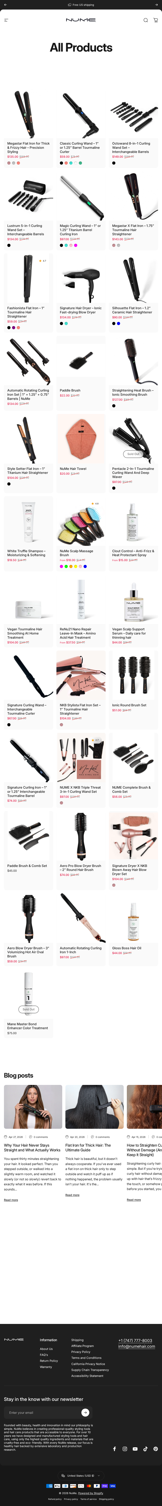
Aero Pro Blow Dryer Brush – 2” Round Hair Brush (80, 868)
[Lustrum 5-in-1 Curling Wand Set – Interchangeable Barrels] (28, 196)
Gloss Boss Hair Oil (126, 948)
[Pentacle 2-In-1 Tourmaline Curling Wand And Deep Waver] (133, 438)
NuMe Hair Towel (73, 469)
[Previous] (5, 5)
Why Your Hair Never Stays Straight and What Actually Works (32, 1147)
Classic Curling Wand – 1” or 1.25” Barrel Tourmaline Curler (80, 147)
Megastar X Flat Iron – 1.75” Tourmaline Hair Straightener (133, 230)
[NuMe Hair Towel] (80, 438)
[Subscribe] (85, 1413)
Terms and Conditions (86, 1358)
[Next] (156, 5)
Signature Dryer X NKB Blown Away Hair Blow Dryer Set (129, 870)
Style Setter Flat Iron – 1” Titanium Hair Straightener (27, 471)
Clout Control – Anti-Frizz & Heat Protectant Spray (133, 553)
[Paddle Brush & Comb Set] (28, 835)
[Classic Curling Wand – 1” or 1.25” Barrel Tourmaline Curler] (80, 113)
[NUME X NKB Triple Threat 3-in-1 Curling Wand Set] (80, 757)
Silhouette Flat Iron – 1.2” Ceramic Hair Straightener (132, 310)
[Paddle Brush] (80, 360)
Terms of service (88, 1499)
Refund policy (55, 1499)
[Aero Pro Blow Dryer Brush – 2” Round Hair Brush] (80, 835)
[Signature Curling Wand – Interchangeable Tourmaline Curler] (28, 675)
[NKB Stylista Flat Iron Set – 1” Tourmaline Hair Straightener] (80, 675)
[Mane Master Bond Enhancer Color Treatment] (28, 994)
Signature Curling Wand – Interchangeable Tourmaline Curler (26, 709)
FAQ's (44, 1355)
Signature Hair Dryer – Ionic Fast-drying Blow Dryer (81, 310)
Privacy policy (71, 1499)
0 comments (41, 1136)
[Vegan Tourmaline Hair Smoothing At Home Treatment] (28, 599)
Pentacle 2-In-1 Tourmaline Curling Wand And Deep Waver (133, 473)
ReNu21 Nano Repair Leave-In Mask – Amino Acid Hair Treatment (78, 633)
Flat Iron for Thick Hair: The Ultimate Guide (88, 1147)
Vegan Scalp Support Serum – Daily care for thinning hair (129, 633)
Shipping (77, 1340)
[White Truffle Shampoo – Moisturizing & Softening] (28, 521)
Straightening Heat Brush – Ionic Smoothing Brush (133, 392)
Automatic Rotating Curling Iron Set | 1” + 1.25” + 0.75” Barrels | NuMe (28, 394)
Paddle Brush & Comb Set (27, 866)
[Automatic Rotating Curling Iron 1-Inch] (80, 918)
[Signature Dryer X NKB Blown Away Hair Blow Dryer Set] (133, 835)
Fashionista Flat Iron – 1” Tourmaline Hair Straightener (25, 312)
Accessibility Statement (87, 1376)
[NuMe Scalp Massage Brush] (80, 521)
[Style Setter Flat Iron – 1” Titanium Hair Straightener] (28, 438)
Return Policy (49, 1361)
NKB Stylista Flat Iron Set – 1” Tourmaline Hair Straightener (80, 709)
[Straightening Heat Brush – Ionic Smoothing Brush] (133, 360)
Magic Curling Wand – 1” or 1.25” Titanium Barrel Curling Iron (80, 230)
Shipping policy (106, 1499)
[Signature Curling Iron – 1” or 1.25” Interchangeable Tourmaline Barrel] (28, 757)
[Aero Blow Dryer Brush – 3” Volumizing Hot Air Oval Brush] (28, 918)
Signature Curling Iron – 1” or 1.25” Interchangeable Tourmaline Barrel (27, 791)
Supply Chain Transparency (90, 1370)
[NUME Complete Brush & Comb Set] (133, 757)
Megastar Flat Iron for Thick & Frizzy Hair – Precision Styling (28, 147)
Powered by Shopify (90, 1493)
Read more (11, 1200)
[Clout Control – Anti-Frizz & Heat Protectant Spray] (133, 521)
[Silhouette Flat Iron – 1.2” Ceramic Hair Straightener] (133, 278)
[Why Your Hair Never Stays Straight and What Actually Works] (33, 1107)
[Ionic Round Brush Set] (133, 675)
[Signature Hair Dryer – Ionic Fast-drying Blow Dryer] (80, 278)
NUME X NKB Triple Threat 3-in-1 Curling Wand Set (80, 789)
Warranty (46, 1367)
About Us (46, 1349)
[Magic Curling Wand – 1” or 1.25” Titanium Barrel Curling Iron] (80, 196)
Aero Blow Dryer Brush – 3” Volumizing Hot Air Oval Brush (28, 952)
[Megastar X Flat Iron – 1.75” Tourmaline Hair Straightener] (133, 196)
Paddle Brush (70, 390)
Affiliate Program (82, 1346)
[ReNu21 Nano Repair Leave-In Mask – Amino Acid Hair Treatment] (80, 599)
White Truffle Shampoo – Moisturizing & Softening (26, 553)
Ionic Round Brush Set (129, 705)
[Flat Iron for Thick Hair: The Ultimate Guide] (94, 1107)
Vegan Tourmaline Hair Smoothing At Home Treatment (24, 633)
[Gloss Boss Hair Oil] (133, 918)
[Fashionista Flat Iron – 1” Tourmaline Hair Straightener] (28, 278)
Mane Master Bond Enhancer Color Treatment (27, 1026)
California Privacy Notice (88, 1364)
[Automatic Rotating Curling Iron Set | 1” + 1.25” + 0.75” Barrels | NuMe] (28, 360)
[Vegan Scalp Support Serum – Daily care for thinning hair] (133, 599)
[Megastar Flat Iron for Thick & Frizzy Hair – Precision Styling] (28, 113)
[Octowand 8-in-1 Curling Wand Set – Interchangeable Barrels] (133, 113)
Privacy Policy (80, 1352)
